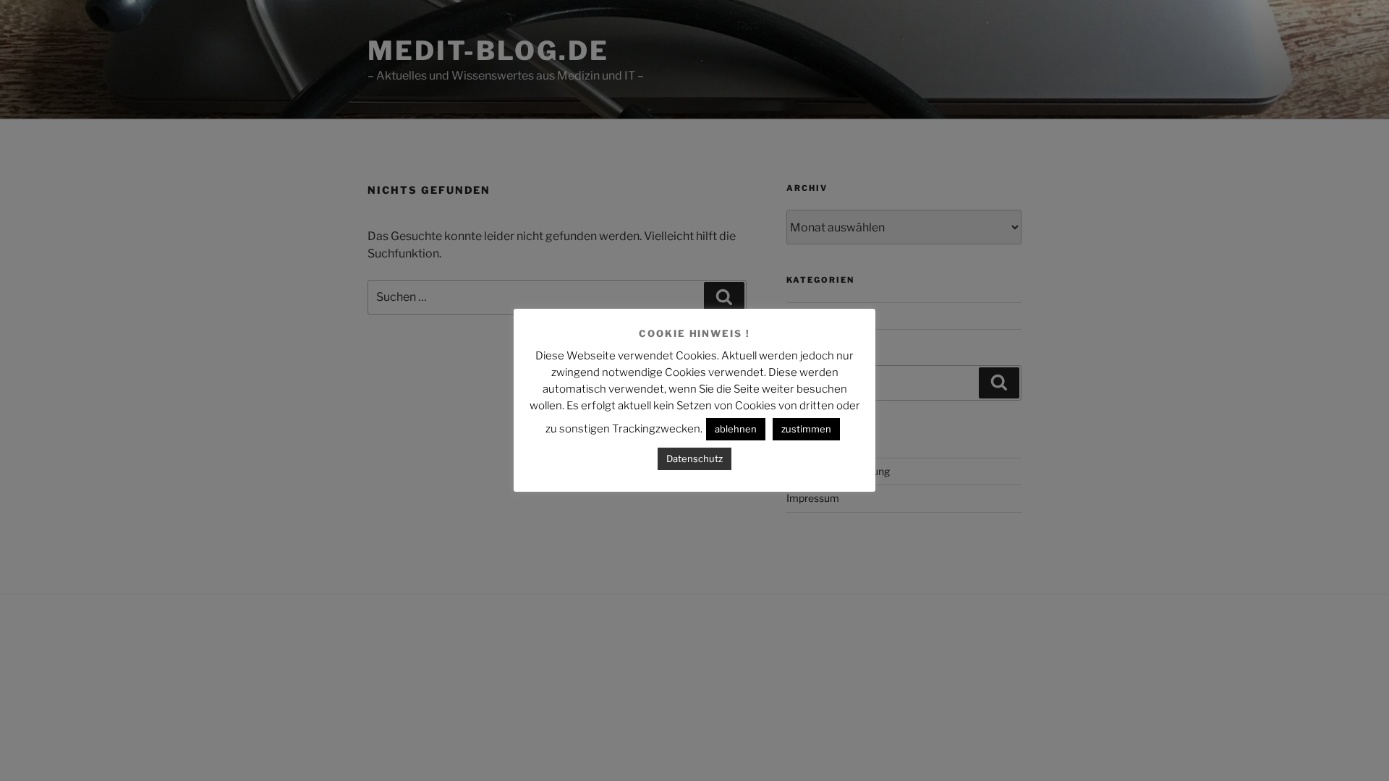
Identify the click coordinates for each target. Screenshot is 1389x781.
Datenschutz (694, 458)
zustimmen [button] (806, 429)
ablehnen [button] (736, 429)
